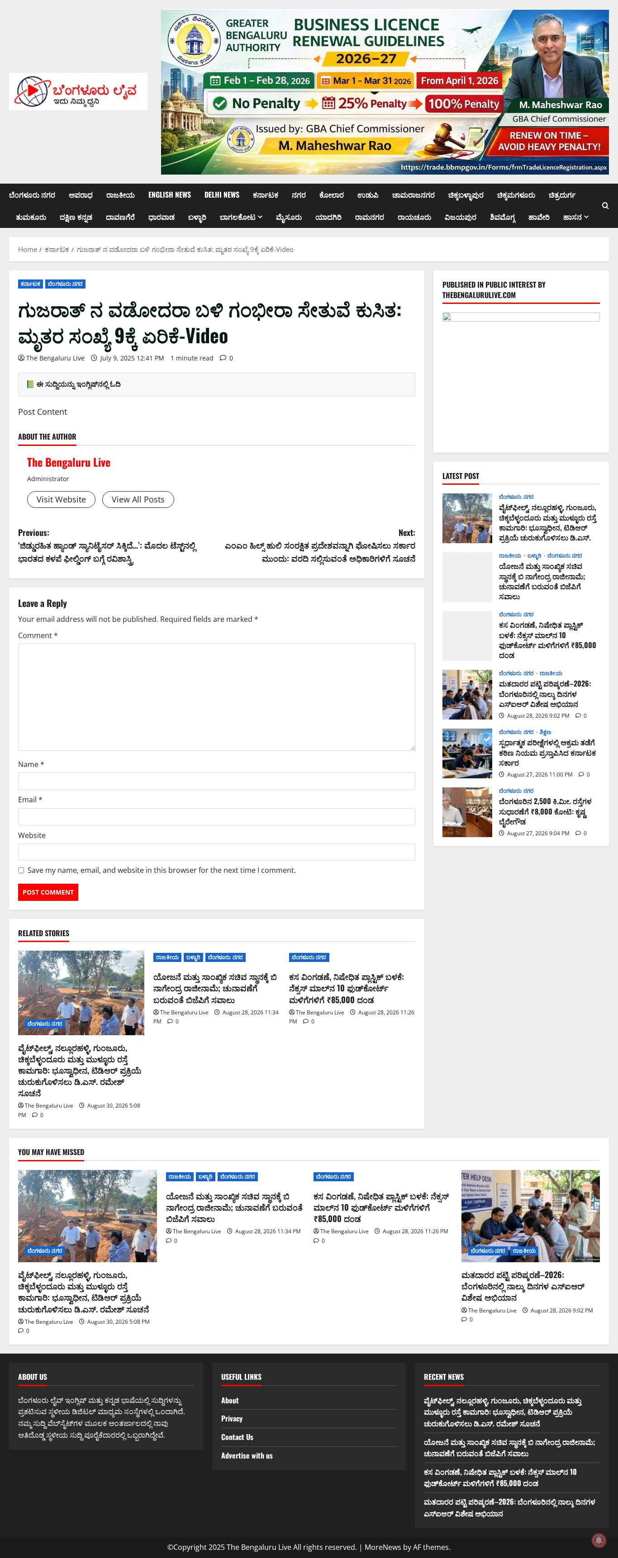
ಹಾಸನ (572, 216)
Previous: (106, 545)
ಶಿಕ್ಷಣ (545, 732)
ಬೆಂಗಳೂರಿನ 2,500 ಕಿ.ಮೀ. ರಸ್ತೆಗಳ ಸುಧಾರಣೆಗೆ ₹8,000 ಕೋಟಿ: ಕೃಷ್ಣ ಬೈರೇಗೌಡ (467, 812)
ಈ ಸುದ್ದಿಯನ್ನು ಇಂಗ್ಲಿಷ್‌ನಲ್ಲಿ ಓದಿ (79, 384)
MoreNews (383, 1547)
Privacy (231, 1418)
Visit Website (61, 499)
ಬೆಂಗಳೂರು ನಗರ (32, 194)
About (230, 1400)
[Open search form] (605, 205)
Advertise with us (247, 1455)
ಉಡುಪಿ (368, 194)
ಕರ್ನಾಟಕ (265, 194)
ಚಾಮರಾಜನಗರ (413, 194)
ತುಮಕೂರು (31, 216)
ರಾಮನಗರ (369, 216)
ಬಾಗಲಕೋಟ (238, 216)
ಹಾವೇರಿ (539, 216)
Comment (38, 635)
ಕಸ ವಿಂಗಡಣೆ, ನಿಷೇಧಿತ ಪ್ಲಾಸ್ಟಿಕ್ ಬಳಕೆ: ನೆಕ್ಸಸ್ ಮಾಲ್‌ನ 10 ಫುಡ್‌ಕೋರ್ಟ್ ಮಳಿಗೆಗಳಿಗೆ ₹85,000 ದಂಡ (346, 988)
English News (169, 194)
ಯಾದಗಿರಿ (328, 216)
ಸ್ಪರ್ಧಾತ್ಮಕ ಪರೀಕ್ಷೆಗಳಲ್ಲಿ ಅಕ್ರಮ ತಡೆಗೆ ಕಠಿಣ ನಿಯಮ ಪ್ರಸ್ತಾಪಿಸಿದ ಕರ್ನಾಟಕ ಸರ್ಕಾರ (467, 753)
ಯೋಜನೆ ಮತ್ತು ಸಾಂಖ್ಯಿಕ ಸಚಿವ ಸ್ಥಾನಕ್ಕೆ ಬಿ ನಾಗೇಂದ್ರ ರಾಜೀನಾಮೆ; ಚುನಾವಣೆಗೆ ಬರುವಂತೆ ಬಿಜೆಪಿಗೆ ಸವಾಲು (215, 988)
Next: (320, 545)
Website (32, 835)
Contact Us (237, 1436)
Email (30, 800)
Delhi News (221, 194)
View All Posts (138, 499)
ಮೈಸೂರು (289, 216)
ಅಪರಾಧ (81, 194)
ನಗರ (299, 194)
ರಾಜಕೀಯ (120, 194)
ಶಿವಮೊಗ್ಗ (502, 216)
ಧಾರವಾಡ (161, 216)
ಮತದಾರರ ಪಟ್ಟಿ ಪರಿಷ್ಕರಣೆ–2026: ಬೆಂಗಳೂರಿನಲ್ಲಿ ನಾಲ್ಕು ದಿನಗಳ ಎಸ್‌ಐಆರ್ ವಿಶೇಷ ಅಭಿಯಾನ (467, 695)
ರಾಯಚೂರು (414, 216)
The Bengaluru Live (55, 358)
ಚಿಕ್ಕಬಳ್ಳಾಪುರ (466, 194)
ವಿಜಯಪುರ (460, 216)
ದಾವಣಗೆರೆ (120, 216)
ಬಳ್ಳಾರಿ (197, 216)
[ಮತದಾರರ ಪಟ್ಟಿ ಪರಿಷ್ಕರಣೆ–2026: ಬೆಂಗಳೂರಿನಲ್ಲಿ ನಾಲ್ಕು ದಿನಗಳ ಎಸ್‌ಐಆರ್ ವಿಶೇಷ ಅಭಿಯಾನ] (530, 1216)
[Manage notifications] (599, 1540)
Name (31, 764)
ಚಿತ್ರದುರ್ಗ (562, 194)
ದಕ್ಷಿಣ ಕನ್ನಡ (76, 216)
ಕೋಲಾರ (331, 194)
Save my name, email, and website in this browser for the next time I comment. (162, 870)
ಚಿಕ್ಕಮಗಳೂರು (516, 194)
